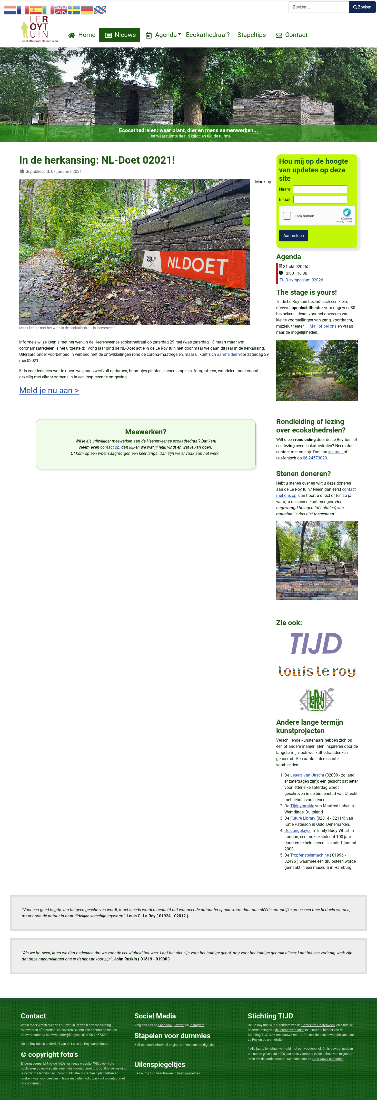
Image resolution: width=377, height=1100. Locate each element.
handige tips (206, 1045)
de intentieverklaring (289, 1030)
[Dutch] (10, 9)
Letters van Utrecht (307, 775)
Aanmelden (293, 235)
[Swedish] (74, 9)
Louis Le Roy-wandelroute (89, 1044)
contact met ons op (88, 1068)
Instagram (197, 1025)
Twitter (179, 1025)
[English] (61, 9)
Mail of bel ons (323, 326)
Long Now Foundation (327, 1059)
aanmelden (227, 354)
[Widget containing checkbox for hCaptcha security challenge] (317, 215)
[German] (87, 9)
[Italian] (48, 9)
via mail (336, 451)
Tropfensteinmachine (309, 855)
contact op (110, 447)
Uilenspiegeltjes (188, 1073)
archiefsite (275, 1040)
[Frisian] (100, 9)
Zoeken (364, 7)
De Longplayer (297, 830)
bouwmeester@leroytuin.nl (65, 1035)
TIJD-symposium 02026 (301, 280)
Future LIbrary (302, 818)
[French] (23, 9)
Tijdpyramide (302, 805)
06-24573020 (315, 458)
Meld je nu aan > (49, 390)
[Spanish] (35, 9)
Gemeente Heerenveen (318, 1025)
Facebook (165, 1025)
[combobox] (319, 7)
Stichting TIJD (258, 1035)
